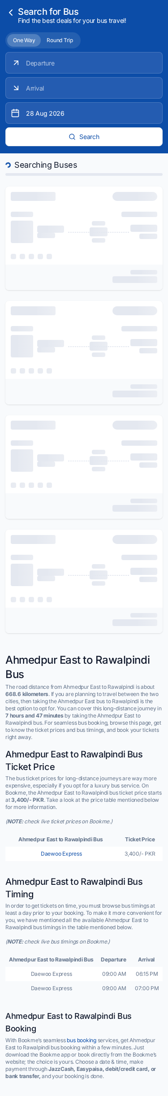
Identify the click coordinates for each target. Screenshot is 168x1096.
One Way (24, 40)
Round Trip (60, 40)
